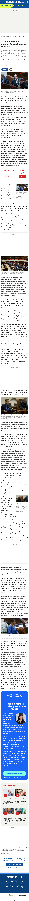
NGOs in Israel (5, 853)
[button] (27, 2)
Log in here (18, 867)
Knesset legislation (20, 850)
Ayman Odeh (5, 850)
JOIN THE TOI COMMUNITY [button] (15, 864)
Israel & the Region (11, 847)
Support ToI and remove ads (22, 5)
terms (21, 179)
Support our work (14, 773)
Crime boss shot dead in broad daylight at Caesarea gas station (20, 800)
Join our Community (6, 5)
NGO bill (25, 847)
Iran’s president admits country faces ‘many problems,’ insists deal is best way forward (20, 819)
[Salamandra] (22, 895)
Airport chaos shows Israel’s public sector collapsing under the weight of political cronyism (8, 820)
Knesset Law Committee (17, 852)
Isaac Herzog (5, 849)
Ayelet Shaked (12, 849)
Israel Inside (19, 847)
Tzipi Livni (19, 849)
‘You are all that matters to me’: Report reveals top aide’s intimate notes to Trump (8, 801)
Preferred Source (8, 61)
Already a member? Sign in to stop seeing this (14, 777)
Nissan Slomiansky (6, 852)
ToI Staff (5, 65)
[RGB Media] (11, 895)
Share (5, 69)
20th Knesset (12, 850)
